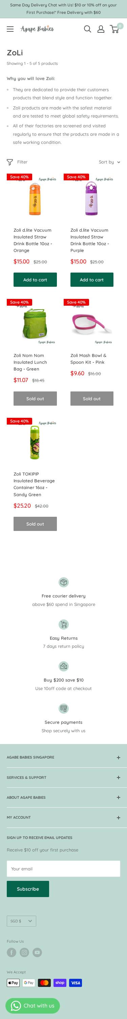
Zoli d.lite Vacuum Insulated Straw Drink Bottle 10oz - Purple (89, 240)
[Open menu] (10, 29)
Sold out (35, 398)
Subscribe (28, 889)
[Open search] (87, 29)
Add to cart (35, 279)
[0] (114, 29)
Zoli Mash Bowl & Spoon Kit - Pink (88, 359)
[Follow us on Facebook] (11, 952)
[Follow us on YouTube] (37, 952)
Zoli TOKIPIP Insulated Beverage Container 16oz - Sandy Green (34, 484)
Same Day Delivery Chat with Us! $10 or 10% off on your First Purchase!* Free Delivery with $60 (63, 8)
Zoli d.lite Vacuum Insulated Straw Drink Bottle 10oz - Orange (33, 240)
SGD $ (15, 921)
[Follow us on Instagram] (24, 952)
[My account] (101, 29)
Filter (22, 161)
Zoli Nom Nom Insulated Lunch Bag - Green (30, 362)
